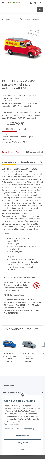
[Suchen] (40, 9)
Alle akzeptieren (22, 435)
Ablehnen (22, 450)
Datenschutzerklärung (25, 429)
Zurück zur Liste (10, 19)
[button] (31, 2)
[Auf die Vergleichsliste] (31, 33)
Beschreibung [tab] (9, 162)
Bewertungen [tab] (27, 162)
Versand (22, 129)
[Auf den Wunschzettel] (37, 33)
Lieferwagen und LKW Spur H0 (24, 103)
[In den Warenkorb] (4, 27)
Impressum (8, 429)
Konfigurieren (22, 442)
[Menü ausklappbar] (3, 1)
